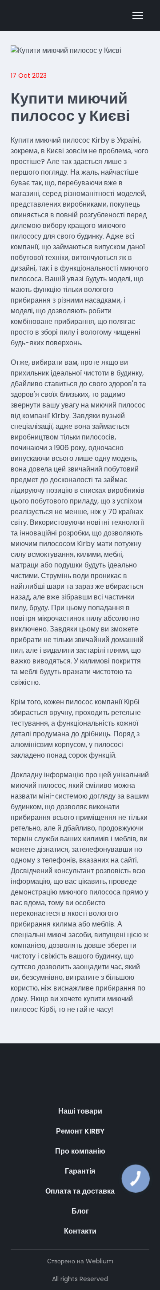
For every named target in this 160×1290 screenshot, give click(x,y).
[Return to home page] (80, 1081)
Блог (80, 1211)
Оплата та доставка (80, 1191)
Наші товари (80, 1111)
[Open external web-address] (51, 15)
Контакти (80, 1231)
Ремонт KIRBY (80, 1131)
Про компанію (80, 1151)
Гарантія (80, 1171)
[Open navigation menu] (138, 15)
